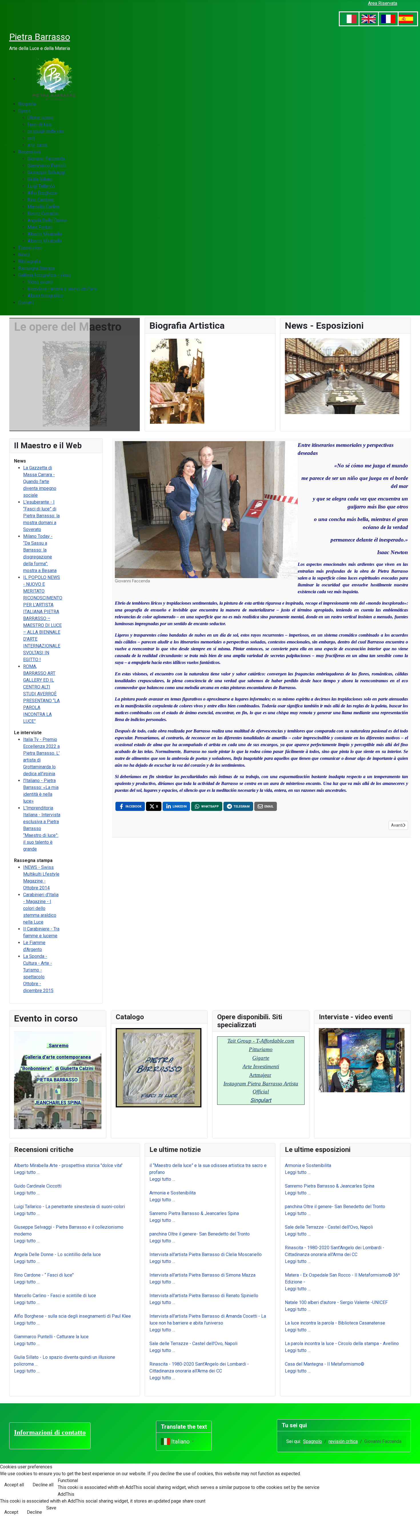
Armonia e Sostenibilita (172, 1193)
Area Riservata (382, 3)
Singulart (260, 1100)
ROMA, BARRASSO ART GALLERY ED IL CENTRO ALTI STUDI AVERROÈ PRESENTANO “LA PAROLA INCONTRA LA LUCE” (41, 694)
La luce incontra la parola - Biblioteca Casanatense (335, 1323)
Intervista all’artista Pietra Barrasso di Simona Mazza (202, 1275)
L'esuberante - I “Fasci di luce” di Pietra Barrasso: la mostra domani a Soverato (41, 515)
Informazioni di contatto (50, 1432)
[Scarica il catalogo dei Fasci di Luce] (158, 1067)
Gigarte (260, 1058)
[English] (369, 19)
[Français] (388, 19)
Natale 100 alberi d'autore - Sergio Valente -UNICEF (336, 1302)
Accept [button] (11, 1512)
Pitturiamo (261, 1049)
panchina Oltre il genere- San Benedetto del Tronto (199, 1234)
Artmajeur (260, 1075)
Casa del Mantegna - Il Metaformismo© (324, 1364)
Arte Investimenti (261, 1066)
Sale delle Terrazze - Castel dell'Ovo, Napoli (193, 1343)
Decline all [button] (43, 1484)
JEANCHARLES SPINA (58, 1102)
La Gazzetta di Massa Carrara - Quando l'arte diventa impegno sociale (39, 481)
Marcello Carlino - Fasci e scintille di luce (55, 1295)
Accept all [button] (14, 1484)
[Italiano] (349, 19)
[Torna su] (410, 1509)
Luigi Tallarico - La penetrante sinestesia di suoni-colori (69, 1206)
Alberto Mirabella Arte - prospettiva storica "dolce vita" (68, 1165)
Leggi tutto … (27, 1172)
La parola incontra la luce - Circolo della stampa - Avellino (342, 1343)
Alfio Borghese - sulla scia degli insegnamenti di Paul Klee (72, 1316)
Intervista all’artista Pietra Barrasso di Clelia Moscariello (206, 1254)
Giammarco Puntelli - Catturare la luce (51, 1336)
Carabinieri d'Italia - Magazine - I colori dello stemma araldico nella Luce (41, 908)
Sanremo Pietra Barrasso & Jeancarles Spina (194, 1213)
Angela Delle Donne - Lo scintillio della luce (57, 1254)
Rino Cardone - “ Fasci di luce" (44, 1275)
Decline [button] (34, 1512)
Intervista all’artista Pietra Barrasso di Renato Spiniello (203, 1295)
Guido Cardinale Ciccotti (37, 1186)
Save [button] (51, 1508)
